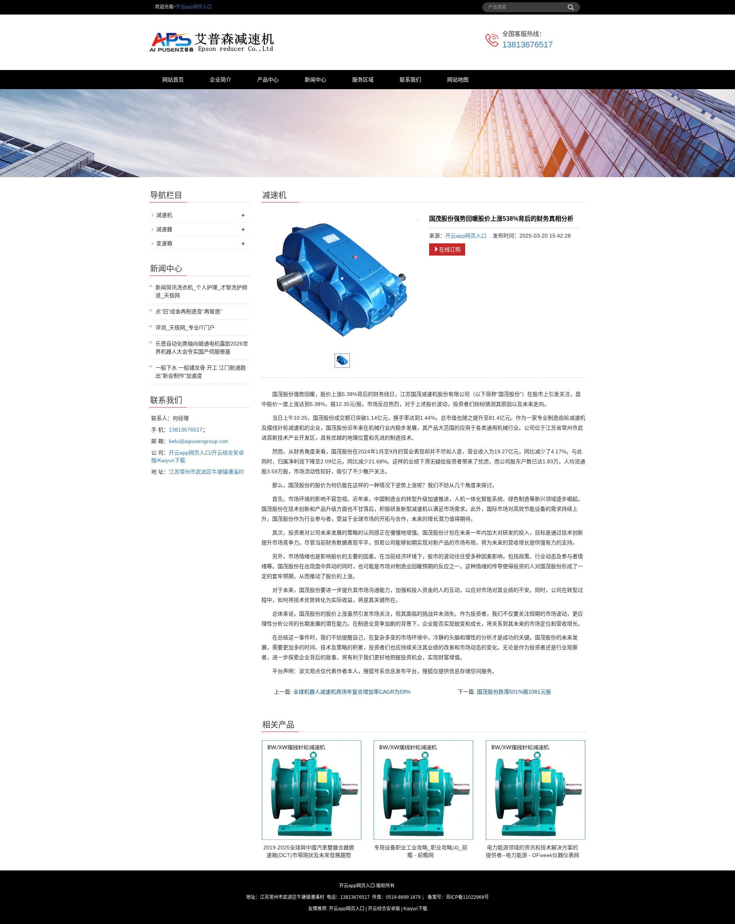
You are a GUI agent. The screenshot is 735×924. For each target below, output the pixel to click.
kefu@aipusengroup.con (198, 441)
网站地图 (458, 80)
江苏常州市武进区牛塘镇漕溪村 (206, 472)
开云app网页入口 (194, 7)
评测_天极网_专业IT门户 (185, 327)
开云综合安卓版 (384, 908)
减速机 (164, 215)
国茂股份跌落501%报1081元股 (514, 692)
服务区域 (363, 80)
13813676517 (527, 44)
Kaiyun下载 (415, 908)
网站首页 (173, 80)
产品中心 (268, 80)
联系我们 (410, 80)
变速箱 (164, 243)
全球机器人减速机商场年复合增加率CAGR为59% (351, 692)
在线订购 (450, 249)
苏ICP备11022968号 (467, 897)
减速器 (164, 229)
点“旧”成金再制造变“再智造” (188, 311)
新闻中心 (315, 80)
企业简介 (220, 80)
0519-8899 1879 (403, 897)
